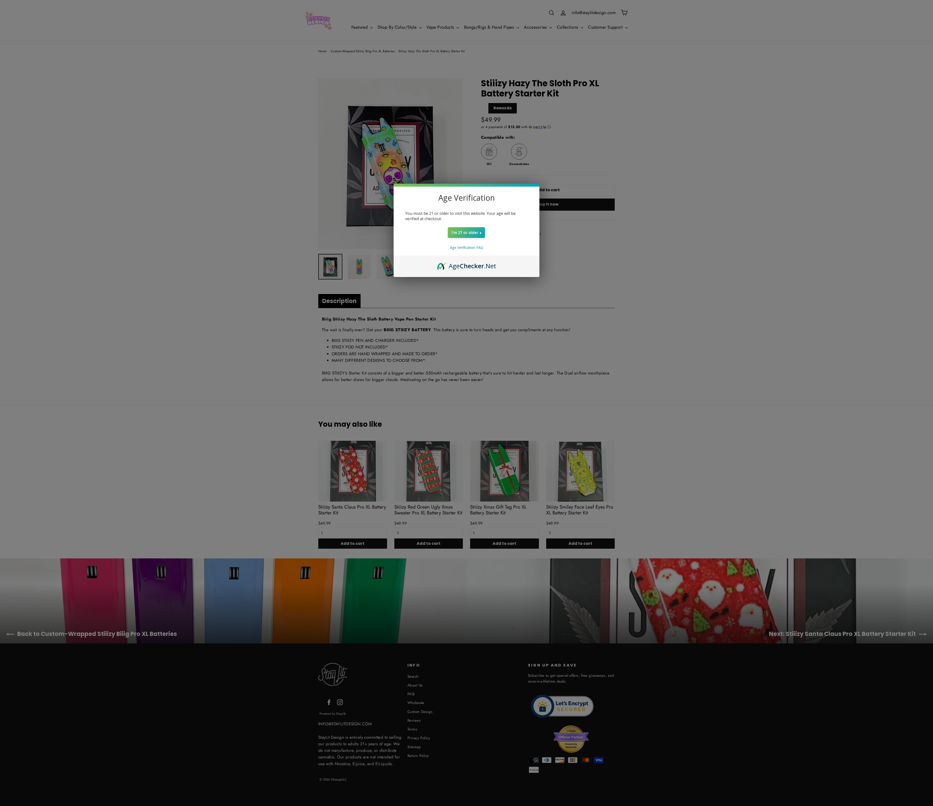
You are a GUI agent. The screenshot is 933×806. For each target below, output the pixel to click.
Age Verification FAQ (466, 247)
